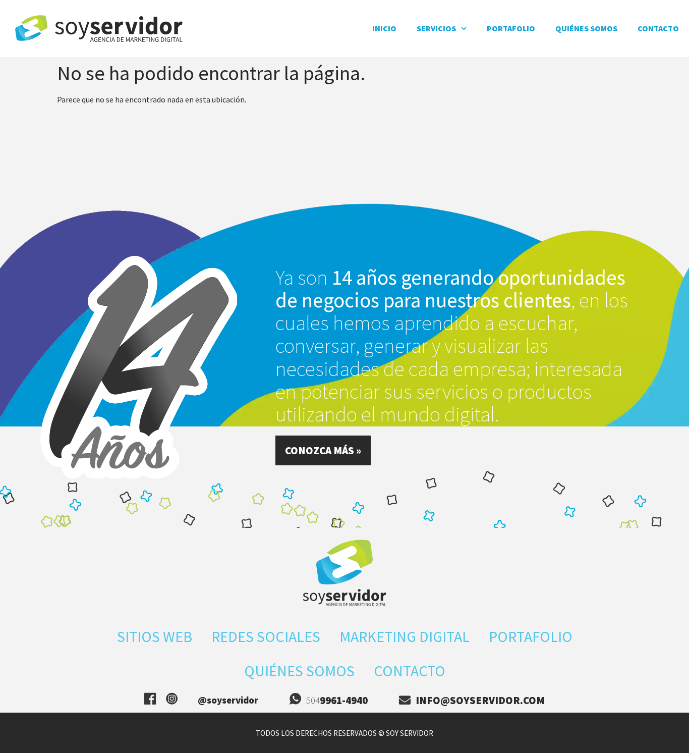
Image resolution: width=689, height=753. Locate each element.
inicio (384, 28)
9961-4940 (344, 700)
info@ (480, 700)
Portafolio (511, 28)
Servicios (436, 28)
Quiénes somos (586, 28)
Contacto (658, 28)
